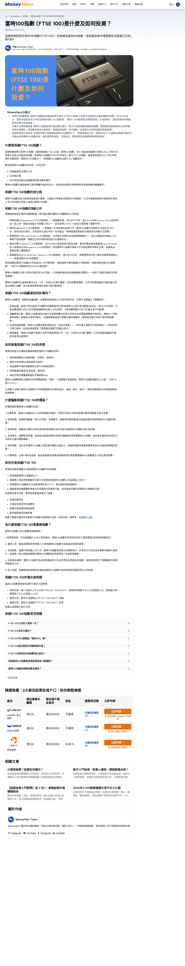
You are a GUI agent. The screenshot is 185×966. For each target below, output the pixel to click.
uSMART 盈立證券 (14, 717)
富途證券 (11, 749)
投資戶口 (102, 4)
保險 (92, 4)
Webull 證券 (13, 730)
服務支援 (139, 4)
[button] (69, 623)
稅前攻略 (64, 4)
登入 (171, 4)
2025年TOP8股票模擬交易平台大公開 (97, 788)
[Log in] (178, 5)
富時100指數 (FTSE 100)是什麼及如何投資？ (48, 16)
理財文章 (126, 4)
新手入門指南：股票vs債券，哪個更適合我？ (101, 769)
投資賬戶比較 (85, 517)
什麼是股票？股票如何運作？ (25, 769)
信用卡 (83, 4)
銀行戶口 (114, 4)
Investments (15, 16)
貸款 (74, 4)
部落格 (25, 16)
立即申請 (116, 711)
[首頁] (6, 16)
